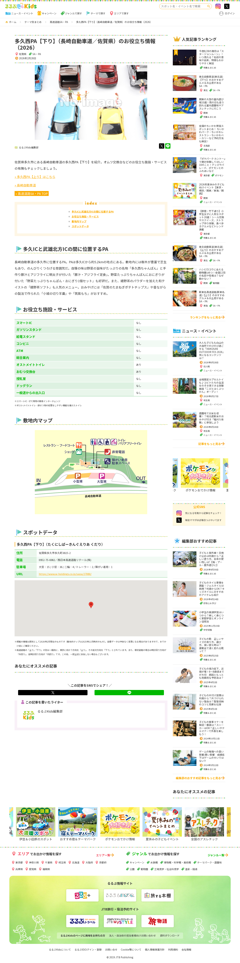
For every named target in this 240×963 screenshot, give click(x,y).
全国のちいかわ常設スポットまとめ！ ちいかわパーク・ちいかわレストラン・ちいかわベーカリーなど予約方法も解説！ (211, 133)
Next (197, 480)
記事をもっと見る (209, 444)
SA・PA (37, 54)
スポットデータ (80, 226)
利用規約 (173, 949)
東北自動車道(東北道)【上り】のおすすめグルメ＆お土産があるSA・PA (211, 251)
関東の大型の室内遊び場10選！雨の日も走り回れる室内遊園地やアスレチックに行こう (211, 103)
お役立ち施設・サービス (85, 216)
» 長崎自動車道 (25, 185)
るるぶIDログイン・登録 (88, 949)
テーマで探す (98, 13)
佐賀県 (22, 54)
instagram (179, 513)
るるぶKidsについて (60, 949)
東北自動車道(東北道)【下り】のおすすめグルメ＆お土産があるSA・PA (211, 81)
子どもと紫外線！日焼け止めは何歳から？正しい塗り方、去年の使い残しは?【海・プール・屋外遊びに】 (211, 559)
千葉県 (48, 862)
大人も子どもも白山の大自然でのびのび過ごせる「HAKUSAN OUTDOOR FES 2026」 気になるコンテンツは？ (212, 350)
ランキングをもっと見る (205, 317)
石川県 (206, 366)
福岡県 (46, 869)
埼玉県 (206, 400)
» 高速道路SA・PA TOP (31, 193)
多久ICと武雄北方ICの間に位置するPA (93, 211)
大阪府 (89, 862)
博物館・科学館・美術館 (177, 862)
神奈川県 (34, 862)
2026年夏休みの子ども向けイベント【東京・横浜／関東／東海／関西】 (211, 189)
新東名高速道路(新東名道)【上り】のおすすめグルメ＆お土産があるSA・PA (212, 296)
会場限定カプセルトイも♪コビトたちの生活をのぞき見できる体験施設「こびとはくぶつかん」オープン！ (211, 385)
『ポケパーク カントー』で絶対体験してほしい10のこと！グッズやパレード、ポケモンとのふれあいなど (212, 165)
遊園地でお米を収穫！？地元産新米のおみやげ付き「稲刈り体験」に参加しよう (211, 417)
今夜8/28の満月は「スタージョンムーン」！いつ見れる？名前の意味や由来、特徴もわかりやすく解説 (211, 57)
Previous (36, 828)
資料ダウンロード (170, 935)
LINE (167, 146)
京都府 (102, 862)
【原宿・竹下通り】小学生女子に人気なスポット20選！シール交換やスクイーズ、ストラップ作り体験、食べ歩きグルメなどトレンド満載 (211, 220)
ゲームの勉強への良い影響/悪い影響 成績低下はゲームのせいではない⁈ (212, 756)
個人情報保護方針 (155, 949)
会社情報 (186, 949)
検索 (209, 6)
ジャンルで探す (73, 13)
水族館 (154, 862)
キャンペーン (49, 13)
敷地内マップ (79, 221)
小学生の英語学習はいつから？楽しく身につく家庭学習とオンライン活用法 (211, 616)
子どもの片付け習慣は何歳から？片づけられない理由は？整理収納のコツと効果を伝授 (211, 699)
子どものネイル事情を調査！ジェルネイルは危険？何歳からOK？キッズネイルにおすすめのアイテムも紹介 (212, 589)
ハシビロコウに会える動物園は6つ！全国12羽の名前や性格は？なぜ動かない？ (212, 274)
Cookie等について (131, 949)
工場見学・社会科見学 (166, 869)
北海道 (75, 862)
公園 (132, 869)
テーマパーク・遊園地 (209, 862)
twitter (161, 146)
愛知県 (32, 869)
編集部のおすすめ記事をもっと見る (198, 778)
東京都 (19, 862)
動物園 (144, 869)
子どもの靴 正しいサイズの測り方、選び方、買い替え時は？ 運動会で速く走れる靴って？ (211, 645)
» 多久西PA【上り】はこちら (35, 176)
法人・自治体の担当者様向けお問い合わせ (132, 935)
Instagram (218, 6)
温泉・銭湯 (191, 869)
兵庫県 (19, 869)
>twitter (226, 6)
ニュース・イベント (22, 13)
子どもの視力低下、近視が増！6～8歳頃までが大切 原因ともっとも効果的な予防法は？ (211, 673)
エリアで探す (121, 13)
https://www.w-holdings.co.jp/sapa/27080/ (65, 574)
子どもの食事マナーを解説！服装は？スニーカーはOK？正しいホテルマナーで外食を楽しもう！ (212, 728)
